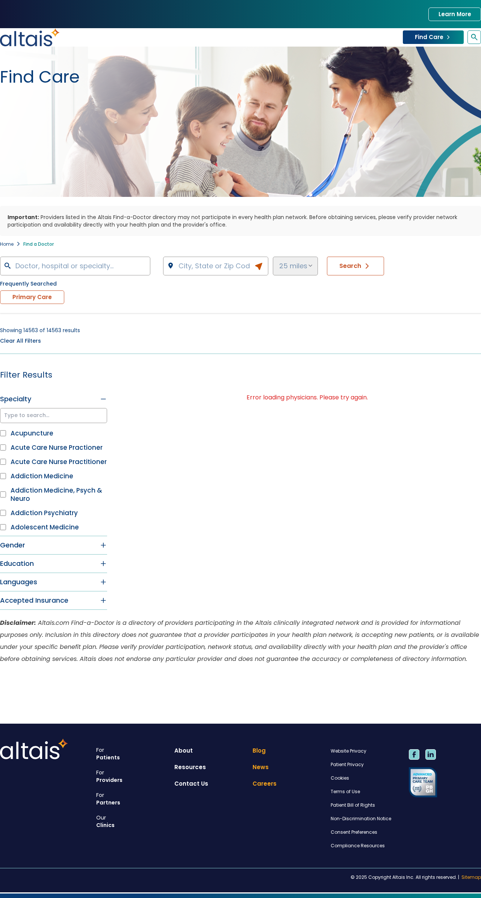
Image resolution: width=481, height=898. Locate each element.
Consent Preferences (354, 832)
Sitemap (471, 877)
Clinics (105, 821)
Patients (108, 753)
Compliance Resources (358, 845)
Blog (259, 750)
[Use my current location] (258, 266)
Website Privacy (348, 751)
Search (350, 266)
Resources (190, 767)
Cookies (340, 778)
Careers (265, 784)
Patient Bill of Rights (353, 805)
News (261, 767)
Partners (108, 798)
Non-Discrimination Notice (361, 818)
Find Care (429, 37)
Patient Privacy (347, 764)
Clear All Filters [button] (20, 341)
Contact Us (191, 784)
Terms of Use (345, 791)
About (183, 750)
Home (7, 244)
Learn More (455, 14)
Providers (109, 776)
